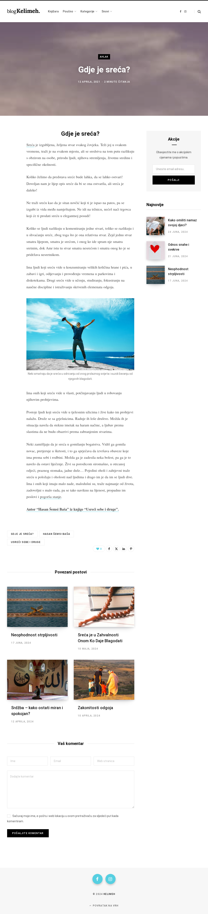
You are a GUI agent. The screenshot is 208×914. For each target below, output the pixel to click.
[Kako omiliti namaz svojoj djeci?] (157, 226)
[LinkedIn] (123, 548)
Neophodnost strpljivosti (34, 634)
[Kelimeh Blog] (23, 11)
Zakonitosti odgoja (95, 707)
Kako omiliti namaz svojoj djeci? (182, 222)
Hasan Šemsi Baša (56, 534)
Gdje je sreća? (22, 534)
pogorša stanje (50, 496)
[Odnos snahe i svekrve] (157, 250)
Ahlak (104, 56)
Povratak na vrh (105, 905)
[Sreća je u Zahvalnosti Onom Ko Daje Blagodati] (104, 607)
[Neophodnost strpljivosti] (37, 607)
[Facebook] (11, 144)
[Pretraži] (197, 11)
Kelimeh (109, 894)
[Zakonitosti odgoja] (104, 680)
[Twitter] (11, 155)
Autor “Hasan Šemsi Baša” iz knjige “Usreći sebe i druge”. (72, 509)
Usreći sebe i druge (26, 542)
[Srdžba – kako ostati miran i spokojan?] (37, 680)
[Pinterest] (131, 548)
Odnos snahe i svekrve (178, 247)
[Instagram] (110, 879)
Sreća (30, 144)
